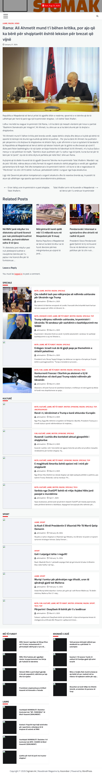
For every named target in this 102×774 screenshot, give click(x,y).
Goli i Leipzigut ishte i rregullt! (50, 527)
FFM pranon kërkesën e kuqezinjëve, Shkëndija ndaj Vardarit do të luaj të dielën (62, 607)
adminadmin (41, 303)
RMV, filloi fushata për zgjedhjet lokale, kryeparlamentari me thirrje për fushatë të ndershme (32, 644)
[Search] (97, 16)
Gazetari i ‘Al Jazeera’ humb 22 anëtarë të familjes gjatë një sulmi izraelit (82, 644)
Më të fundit (63, 289)
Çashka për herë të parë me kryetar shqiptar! (32, 741)
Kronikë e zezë (45, 289)
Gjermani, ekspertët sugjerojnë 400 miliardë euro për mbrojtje (63, 376)
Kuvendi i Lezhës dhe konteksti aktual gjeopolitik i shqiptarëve (61, 411)
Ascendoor (65, 771)
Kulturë (41, 407)
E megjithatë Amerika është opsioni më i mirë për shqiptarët (61, 438)
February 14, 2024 (56, 531)
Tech (83, 343)
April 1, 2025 (54, 471)
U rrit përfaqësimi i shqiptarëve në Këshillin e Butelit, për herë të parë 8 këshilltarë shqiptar (33, 756)
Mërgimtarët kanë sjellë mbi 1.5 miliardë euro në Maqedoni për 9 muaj (49, 232)
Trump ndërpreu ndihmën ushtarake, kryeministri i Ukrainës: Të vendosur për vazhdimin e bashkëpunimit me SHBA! (66, 295)
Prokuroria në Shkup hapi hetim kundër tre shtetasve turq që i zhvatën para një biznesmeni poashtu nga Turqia (33, 690)
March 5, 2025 (54, 357)
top (92, 289)
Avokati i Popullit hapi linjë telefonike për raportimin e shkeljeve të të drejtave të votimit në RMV (33, 712)
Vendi (17, 23)
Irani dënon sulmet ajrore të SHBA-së (84, 689)
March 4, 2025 (54, 303)
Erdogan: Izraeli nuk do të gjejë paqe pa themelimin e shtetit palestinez (63, 322)
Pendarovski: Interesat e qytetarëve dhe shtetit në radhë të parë (84, 232)
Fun (40, 343)
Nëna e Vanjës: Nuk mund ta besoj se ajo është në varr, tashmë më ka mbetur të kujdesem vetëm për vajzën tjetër (84, 660)
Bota (36, 289)
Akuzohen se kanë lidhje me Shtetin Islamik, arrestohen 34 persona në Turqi (83, 674)
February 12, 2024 (56, 560)
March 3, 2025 (54, 417)
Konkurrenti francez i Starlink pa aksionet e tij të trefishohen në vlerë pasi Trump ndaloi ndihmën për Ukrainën (62, 349)
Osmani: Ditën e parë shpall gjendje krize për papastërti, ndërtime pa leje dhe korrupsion (33, 659)
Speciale (86, 289)
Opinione (60, 371)
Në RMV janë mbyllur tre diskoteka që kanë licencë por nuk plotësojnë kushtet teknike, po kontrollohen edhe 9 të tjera (17, 236)
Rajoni (11, 23)
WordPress (87, 771)
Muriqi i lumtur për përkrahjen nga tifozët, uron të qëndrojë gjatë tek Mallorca (61, 554)
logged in (18, 273)
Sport (92, 488)
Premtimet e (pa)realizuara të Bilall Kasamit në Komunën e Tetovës (32, 674)
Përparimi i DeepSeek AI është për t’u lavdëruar (60, 493)
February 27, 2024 (56, 613)
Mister (73, 289)
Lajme (5, 23)
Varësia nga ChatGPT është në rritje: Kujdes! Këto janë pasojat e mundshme (64, 465)
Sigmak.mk (31, 771)
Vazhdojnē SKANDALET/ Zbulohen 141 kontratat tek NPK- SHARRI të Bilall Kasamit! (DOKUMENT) (33, 727)
